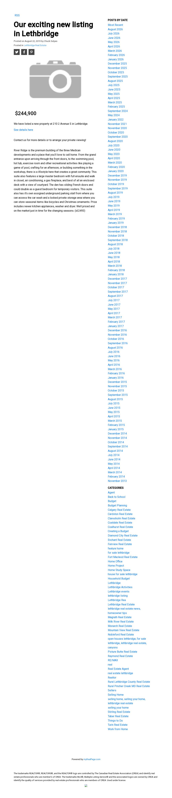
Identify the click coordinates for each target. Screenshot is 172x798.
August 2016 (115, 347)
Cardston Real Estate (120, 514)
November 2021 (117, 124)
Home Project (116, 565)
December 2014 (117, 433)
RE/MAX (113, 660)
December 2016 (117, 330)
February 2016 (116, 373)
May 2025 (114, 93)
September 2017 (118, 291)
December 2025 (117, 63)
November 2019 (117, 179)
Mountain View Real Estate (123, 630)
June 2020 (114, 149)
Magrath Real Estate (120, 617)
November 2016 (117, 334)
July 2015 (113, 403)
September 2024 (118, 111)
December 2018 (117, 227)
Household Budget (119, 578)
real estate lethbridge (120, 673)
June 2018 (114, 252)
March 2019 (115, 214)
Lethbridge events (118, 591)
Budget (112, 501)
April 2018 (114, 261)
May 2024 (114, 115)
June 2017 (114, 304)
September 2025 (118, 76)
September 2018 (118, 240)
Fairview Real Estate (120, 544)
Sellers (112, 690)
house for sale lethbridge (122, 574)
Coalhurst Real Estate (120, 527)
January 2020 (116, 171)
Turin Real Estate (117, 724)
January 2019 (116, 222)
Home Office (115, 561)
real (110, 664)
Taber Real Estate (118, 716)
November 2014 (117, 438)
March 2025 (115, 102)
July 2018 (113, 248)
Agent (111, 492)
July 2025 (113, 85)
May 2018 (114, 257)
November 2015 (117, 386)
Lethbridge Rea (117, 600)
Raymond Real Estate (120, 656)
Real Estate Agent (118, 668)
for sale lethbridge (119, 552)
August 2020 (115, 141)
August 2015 (115, 399)
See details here (23, 129)
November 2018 (117, 231)
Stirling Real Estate (119, 711)
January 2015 (116, 429)
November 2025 (117, 68)
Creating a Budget (118, 531)
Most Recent (115, 25)
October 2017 (116, 287)
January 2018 (116, 274)
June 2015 (114, 407)
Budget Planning (117, 505)
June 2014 (114, 459)
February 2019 (116, 218)
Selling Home (116, 694)
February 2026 (116, 55)
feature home (115, 548)
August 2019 (115, 192)
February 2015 (116, 425)
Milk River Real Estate (121, 621)
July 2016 (113, 351)
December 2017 (117, 278)
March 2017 (115, 317)
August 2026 (115, 29)
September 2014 (118, 446)
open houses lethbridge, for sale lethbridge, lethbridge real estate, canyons (127, 643)
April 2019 (114, 210)
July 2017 (113, 300)
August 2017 (115, 295)
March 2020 (115, 162)
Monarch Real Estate (120, 626)
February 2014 (116, 476)
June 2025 (114, 89)
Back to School (116, 496)
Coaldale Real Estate (120, 522)
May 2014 (114, 463)
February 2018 (116, 270)
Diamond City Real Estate (123, 535)
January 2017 (116, 326)
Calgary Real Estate (119, 509)
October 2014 (116, 442)
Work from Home (118, 729)
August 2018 (115, 244)
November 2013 (117, 481)
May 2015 (114, 412)
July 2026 (113, 33)
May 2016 (114, 360)
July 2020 (113, 145)
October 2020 (116, 132)
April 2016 (114, 364)
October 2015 (116, 390)
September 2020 (118, 136)
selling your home (118, 707)
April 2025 (114, 98)
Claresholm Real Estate (121, 518)
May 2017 (114, 308)
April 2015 (114, 416)
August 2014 (115, 450)
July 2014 (113, 455)
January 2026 (116, 59)
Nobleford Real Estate (121, 634)
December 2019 (117, 175)
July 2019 (113, 197)
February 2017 (116, 321)
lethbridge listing (118, 595)
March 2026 (115, 50)
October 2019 (116, 184)
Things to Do (115, 720)
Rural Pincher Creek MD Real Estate (129, 686)
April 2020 (114, 158)
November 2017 (117, 283)
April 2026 (114, 46)
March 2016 (115, 369)
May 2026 (114, 42)
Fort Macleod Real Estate (123, 557)
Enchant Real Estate (119, 540)
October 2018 (116, 235)
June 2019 (114, 201)
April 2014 (114, 468)
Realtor (112, 677)
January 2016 (116, 377)
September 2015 (118, 394)
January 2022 (116, 119)
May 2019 (114, 205)
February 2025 (116, 106)
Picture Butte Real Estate (122, 651)
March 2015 (115, 420)
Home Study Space (119, 570)
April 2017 (114, 313)
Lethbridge (114, 583)
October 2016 (116, 339)
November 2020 (117, 128)
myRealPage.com (92, 759)
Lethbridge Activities (120, 587)
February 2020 (116, 167)
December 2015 (117, 382)
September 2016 (118, 343)
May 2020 (114, 154)
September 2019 (118, 188)
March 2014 (115, 472)
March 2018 (115, 265)
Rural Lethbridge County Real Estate (129, 681)
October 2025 (116, 72)
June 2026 (114, 37)
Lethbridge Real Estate (35, 45)
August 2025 (115, 81)
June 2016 (114, 356)
